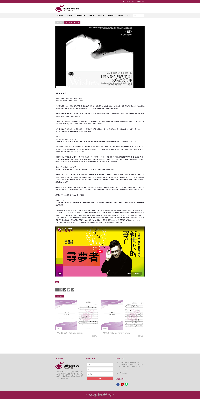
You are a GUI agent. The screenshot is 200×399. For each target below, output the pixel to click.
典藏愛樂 (111, 16)
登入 (143, 1)
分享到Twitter (60, 289)
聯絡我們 (139, 1)
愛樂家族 (101, 16)
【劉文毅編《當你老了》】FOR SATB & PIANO (70, 333)
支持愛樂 (120, 16)
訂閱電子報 (128, 1)
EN (123, 1)
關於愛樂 (60, 16)
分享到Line (68, 289)
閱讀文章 (94, 336)
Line (126, 384)
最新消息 (91, 16)
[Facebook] (118, 384)
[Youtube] (122, 384)
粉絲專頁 (133, 1)
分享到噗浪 (72, 289)
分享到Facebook (57, 289)
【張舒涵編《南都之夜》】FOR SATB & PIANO (116, 333)
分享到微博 (64, 289)
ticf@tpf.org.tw (123, 373)
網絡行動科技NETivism (100, 396)
